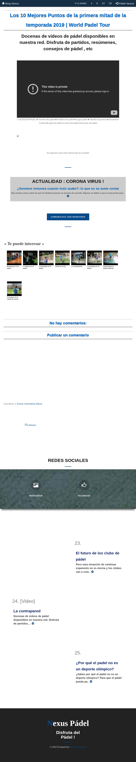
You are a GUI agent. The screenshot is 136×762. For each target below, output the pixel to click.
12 (103, 3)
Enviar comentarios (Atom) (29, 404)
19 (110, 3)
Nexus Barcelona (78, 747)
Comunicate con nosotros (68, 217)
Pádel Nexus (126, 3)
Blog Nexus (12, 3)
